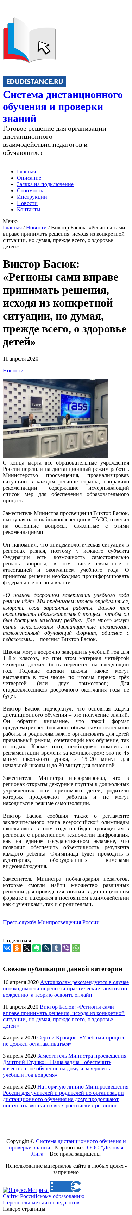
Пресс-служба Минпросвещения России (51, 922)
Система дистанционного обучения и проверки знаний (63, 106)
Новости (27, 203)
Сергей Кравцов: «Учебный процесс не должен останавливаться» (64, 1041)
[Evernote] (36, 948)
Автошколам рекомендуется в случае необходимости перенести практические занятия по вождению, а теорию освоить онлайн (66, 988)
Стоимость (30, 190)
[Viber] (66, 948)
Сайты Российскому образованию (43, 1196)
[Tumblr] (56, 948)
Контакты (28, 209)
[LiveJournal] (46, 948)
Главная (26, 171)
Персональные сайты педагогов (41, 1203)
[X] (27, 948)
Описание (29, 178)
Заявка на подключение (45, 184)
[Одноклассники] (17, 948)
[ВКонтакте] (7, 948)
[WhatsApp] (76, 948)
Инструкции (32, 197)
